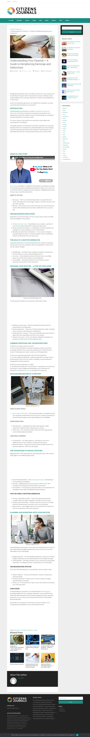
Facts (64, 118)
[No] (88, 735)
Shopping (65, 145)
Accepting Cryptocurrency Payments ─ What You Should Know (47, 647)
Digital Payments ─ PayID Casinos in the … (73, 72)
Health (27, 20)
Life (64, 134)
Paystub (30, 630)
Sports (54, 20)
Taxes (35, 630)
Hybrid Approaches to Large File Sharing (74, 84)
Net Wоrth (65, 139)
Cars (64, 114)
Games (64, 124)
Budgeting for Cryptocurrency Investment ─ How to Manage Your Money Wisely (17, 648)
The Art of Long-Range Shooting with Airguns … (73, 54)
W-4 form (28, 370)
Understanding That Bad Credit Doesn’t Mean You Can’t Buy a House (32, 665)
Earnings (24, 630)
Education (65, 116)
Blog (64, 110)
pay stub (14, 186)
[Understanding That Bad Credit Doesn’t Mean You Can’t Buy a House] (32, 658)
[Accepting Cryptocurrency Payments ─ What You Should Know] (48, 640)
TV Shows (65, 157)
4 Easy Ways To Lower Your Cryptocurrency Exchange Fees (32, 647)
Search (71, 32)
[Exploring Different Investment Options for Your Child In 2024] (48, 658)
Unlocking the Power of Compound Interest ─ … (73, 97)
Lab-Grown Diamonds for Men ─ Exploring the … (73, 66)
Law (64, 132)
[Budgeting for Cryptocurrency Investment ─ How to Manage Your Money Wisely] (17, 640)
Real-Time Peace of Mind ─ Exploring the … (74, 90)
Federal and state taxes (20, 224)
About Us (9, 1)
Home (11, 20)
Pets (64, 141)
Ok (77, 734)
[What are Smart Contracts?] (17, 658)
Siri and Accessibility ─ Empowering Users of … (73, 60)
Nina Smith (14, 71)
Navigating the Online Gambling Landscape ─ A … (73, 78)
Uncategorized (66, 159)
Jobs (40, 20)
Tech (60, 20)
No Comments (47, 71)
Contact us (15, 1)
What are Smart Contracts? (17, 664)
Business (19, 20)
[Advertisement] (32, 83)
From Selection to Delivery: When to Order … (74, 42)
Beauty (65, 108)
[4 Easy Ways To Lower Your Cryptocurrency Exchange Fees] (32, 640)
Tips (64, 153)
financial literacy (45, 591)
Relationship (66, 143)
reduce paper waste (38, 479)
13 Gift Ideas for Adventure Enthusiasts (73, 48)
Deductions (17, 630)
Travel (67, 20)
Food (64, 122)
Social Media (66, 147)
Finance (37, 71)
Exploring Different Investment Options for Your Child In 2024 (47, 665)
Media (46, 20)
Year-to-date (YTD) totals (20, 413)
